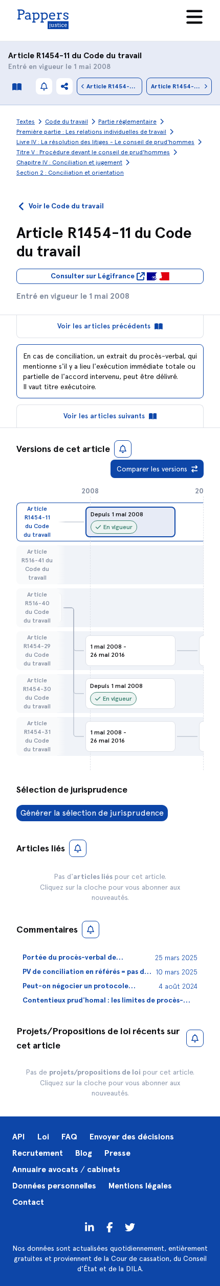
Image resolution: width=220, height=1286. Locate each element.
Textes (25, 121)
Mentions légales (140, 1185)
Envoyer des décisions (132, 1136)
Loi (43, 1136)
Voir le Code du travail (66, 206)
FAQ (69, 1136)
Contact (28, 1202)
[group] (130, 522)
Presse (117, 1153)
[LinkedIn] (89, 1227)
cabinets (103, 1169)
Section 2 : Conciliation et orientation (70, 172)
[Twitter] (109, 1227)
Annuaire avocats (45, 1169)
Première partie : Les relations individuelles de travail (91, 131)
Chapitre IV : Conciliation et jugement (69, 162)
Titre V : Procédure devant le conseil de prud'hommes (93, 152)
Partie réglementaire (127, 121)
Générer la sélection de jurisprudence (92, 813)
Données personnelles (54, 1185)
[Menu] (194, 17)
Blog (83, 1153)
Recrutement (37, 1153)
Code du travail (112, 55)
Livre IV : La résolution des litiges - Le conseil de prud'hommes (105, 142)
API (18, 1136)
